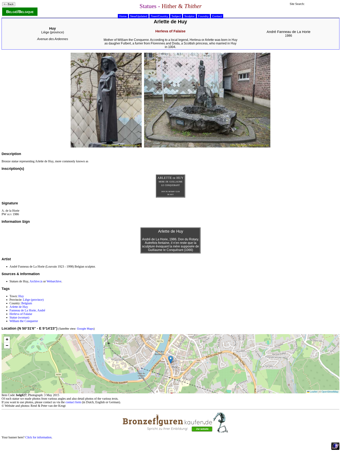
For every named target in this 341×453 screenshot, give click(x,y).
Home (123, 16)
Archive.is (36, 281)
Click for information (38, 437)
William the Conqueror (23, 321)
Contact (217, 16)
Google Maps (85, 328)
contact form (73, 402)
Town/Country (159, 16)
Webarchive (54, 281)
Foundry (203, 16)
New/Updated (138, 16)
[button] (170, 360)
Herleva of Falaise (20, 314)
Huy (21, 296)
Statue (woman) (19, 317)
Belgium (26, 303)
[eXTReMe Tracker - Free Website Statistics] (335, 448)
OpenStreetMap (329, 391)
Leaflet (313, 391)
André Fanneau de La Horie (288, 32)
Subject (176, 16)
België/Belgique (20, 11)
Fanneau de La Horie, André (27, 310)
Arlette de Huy (18, 306)
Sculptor (189, 16)
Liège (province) (52, 32)
